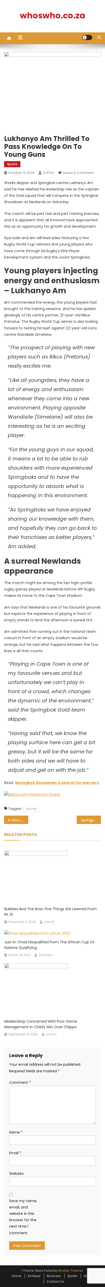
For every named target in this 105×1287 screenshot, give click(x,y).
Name (16, 1132)
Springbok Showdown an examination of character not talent (91, 820)
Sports (12, 164)
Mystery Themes (70, 1270)
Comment (20, 1082)
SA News (34, 1276)
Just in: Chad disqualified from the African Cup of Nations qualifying (49, 944)
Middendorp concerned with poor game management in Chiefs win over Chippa (40, 1024)
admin (49, 172)
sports (31, 808)
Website (16, 1173)
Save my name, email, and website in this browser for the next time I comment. (23, 1216)
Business (54, 1276)
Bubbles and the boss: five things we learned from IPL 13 (50, 911)
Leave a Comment (78, 172)
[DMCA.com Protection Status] (32, 794)
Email (15, 1152)
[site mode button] (87, 37)
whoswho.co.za (52, 15)
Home (16, 1276)
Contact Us (55, 1281)
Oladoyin (45, 955)
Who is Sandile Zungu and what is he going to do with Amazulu (19, 820)
